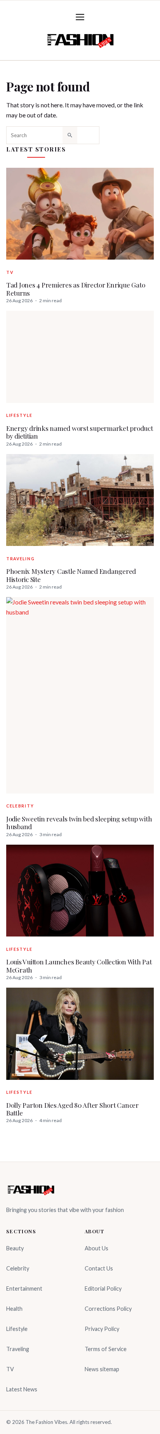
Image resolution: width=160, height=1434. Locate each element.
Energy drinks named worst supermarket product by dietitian (79, 432)
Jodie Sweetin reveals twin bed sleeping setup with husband (79, 823)
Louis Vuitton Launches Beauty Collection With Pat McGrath (79, 966)
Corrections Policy (108, 1308)
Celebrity (20, 806)
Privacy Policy (102, 1329)
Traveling (20, 558)
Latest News (21, 1389)
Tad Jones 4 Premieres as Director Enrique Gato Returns (75, 289)
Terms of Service (106, 1349)
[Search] (70, 135)
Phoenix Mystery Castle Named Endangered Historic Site (71, 575)
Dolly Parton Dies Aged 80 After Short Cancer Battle (72, 1109)
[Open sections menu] (80, 17)
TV (9, 272)
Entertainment (24, 1288)
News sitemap (102, 1369)
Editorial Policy (103, 1288)
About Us (96, 1248)
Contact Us (99, 1268)
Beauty (15, 1248)
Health (14, 1308)
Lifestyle (19, 415)
